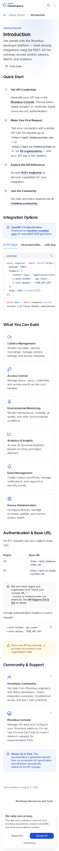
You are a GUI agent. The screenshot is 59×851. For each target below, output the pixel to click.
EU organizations (31, 151)
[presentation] (29, 284)
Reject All (17, 835)
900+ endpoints (31, 172)
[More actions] (54, 5)
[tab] (10, 244)
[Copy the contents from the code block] (51, 256)
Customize (29, 843)
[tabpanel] (29, 284)
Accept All (42, 835)
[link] (29, 346)
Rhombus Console (22, 102)
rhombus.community (24, 203)
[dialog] (29, 829)
